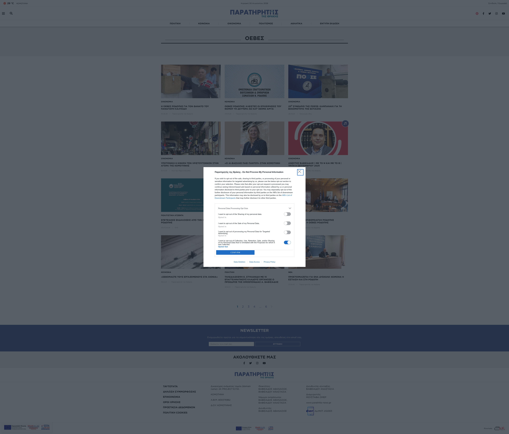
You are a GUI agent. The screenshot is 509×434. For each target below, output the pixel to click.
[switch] (287, 214)
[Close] (300, 172)
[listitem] (254, 208)
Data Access (254, 262)
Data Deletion (239, 262)
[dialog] (254, 217)
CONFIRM (235, 253)
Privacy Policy (269, 262)
